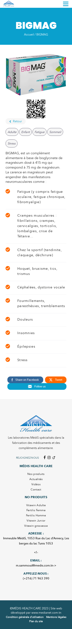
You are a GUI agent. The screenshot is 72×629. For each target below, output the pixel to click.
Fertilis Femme (36, 510)
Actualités (36, 479)
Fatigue (39, 132)
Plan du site (36, 621)
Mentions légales (56, 617)
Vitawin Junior (36, 520)
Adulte (12, 132)
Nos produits (36, 474)
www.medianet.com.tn (46, 612)
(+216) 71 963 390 (36, 578)
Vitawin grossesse (36, 525)
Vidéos (36, 484)
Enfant (25, 132)
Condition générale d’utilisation (25, 617)
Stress (12, 143)
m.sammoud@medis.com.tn (34, 565)
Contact (36, 489)
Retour (17, 121)
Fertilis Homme (36, 515)
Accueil (29, 34)
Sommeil (55, 132)
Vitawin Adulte (36, 505)
